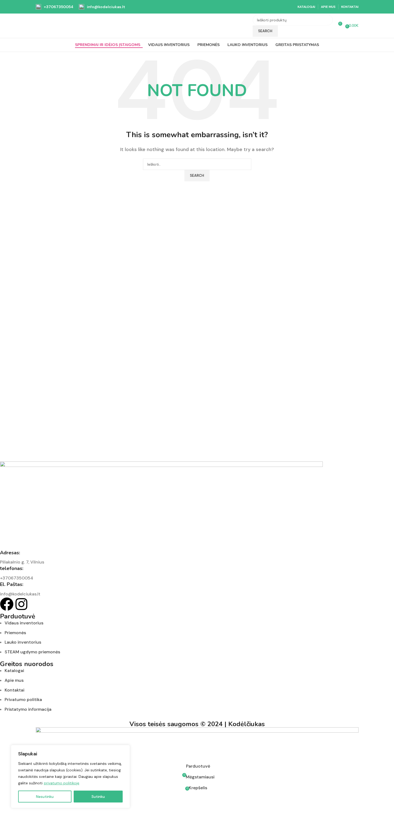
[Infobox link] (54, 6)
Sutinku (98, 796)
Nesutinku (45, 796)
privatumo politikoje (61, 783)
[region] (70, 776)
